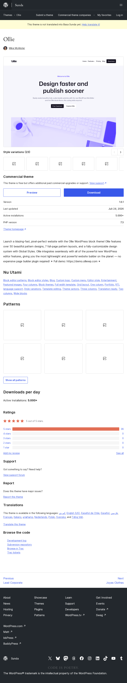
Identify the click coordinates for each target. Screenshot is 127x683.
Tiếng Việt (77, 517)
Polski (51, 517)
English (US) (73, 513)
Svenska (61, 517)
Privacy (7, 615)
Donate (102, 609)
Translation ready (107, 288)
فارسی (114, 513)
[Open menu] (121, 5)
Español (105, 513)
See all (120, 453)
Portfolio (109, 284)
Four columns (30, 284)
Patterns (39, 615)
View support (96, 183)
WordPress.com (14, 626)
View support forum (14, 475)
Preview (32, 192)
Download (93, 192)
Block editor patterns (15, 280)
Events (100, 603)
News (6, 603)
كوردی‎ (62, 513)
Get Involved (104, 597)
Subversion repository (19, 544)
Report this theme (13, 496)
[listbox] (63, 342)
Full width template (65, 284)
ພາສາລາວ (28, 517)
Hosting (8, 609)
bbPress (10, 637)
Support (70, 603)
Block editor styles (38, 280)
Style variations (32, 288)
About (7, 597)
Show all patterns (15, 380)
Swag (101, 615)
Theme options (70, 288)
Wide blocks (20, 293)
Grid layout (83, 284)
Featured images (12, 284)
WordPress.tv (75, 615)
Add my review (11, 453)
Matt (8, 631)
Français (7, 517)
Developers (72, 609)
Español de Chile (90, 513)
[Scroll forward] (121, 152)
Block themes (46, 284)
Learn (68, 597)
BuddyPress (12, 643)
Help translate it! (91, 24)
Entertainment (108, 280)
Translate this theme (14, 524)
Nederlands (40, 517)
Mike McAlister (17, 48)
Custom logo (63, 280)
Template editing (51, 288)
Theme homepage (13, 229)
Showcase (40, 597)
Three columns (88, 288)
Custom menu (78, 280)
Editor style (93, 280)
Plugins (38, 609)
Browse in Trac (15, 548)
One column (96, 284)
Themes (7, 15)
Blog (52, 280)
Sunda (15, 658)
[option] (22, 325)
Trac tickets (13, 552)
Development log (16, 540)
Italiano (17, 517)
